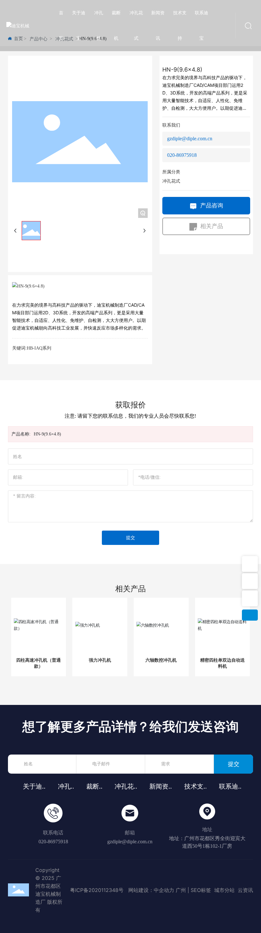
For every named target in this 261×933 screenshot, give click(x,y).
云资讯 (245, 890)
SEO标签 (201, 890)
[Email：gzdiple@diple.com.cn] (250, 598)
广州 (181, 890)
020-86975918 (182, 155)
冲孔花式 (171, 181)
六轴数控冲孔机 (161, 660)
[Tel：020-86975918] (250, 564)
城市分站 (224, 890)
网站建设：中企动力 (151, 890)
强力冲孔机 (100, 660)
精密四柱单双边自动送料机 (222, 662)
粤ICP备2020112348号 (96, 890)
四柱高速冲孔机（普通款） (38, 662)
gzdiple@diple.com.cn (189, 138)
